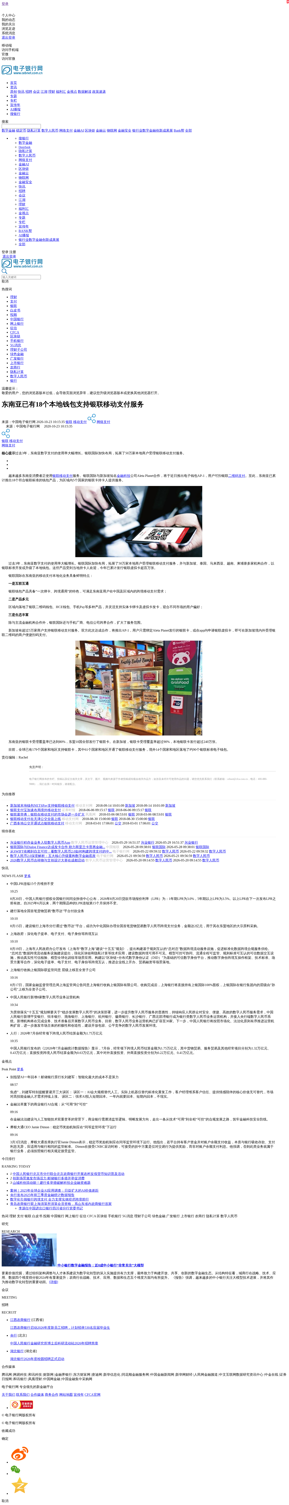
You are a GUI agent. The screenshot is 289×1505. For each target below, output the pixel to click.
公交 (118, 823)
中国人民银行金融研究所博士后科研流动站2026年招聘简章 (54, 1343)
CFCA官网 (92, 1394)
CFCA (14, 332)
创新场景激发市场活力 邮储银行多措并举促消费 (49, 1178)
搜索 (5, 121)
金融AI (79, 130)
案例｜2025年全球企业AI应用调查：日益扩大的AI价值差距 (54, 1190)
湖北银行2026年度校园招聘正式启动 (37, 1359)
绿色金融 (17, 354)
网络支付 (66, 130)
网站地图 (66, 1394)
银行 (13, 380)
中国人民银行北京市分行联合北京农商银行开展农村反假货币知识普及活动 (68, 1174)
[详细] (53, 1282)
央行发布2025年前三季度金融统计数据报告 (42, 1195)
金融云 (101, 130)
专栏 (13, 100)
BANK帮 (25, 231)
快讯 (21, 91)
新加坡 (130, 805)
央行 (13, 1335)
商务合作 (51, 1394)
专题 (13, 96)
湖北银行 (17, 1351)
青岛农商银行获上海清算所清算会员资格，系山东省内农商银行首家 (61, 1204)
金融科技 (123, 476)
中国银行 (17, 319)
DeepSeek (24, 147)
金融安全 (124, 130)
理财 (51, 91)
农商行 (15, 367)
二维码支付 (236, 476)
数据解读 (84, 91)
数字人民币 (49, 130)
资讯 (13, 87)
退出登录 (8, 37)
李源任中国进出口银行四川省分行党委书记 (51, 1208)
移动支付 (80, 422)
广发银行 (17, 358)
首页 (13, 83)
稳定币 (21, 130)
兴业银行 (147, 842)
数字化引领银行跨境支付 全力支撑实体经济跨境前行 (49, 1199)
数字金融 (8, 130)
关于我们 (8, 1394)
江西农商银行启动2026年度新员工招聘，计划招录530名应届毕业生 (60, 1327)
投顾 (13, 315)
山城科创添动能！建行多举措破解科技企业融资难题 (52, 1182)
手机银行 (17, 340)
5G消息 (15, 345)
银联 (13, 306)
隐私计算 (34, 130)
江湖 (44, 91)
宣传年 (15, 105)
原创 (13, 91)
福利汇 (61, 91)
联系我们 (23, 1394)
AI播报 (15, 109)
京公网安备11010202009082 (92, 1415)
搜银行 (15, 114)
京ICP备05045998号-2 (52, 1415)
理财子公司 (18, 349)
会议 (36, 91)
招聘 (28, 91)
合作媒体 (37, 1394)
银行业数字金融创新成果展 (152, 130)
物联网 (112, 130)
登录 (5, 3)
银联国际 (159, 847)
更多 (27, 876)
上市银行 (17, 363)
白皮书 (15, 310)
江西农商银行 (20, 1320)
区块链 (90, 130)
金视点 (72, 91)
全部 (188, 130)
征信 (13, 328)
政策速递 (99, 91)
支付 (13, 301)
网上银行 (17, 323)
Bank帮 (179, 130)
